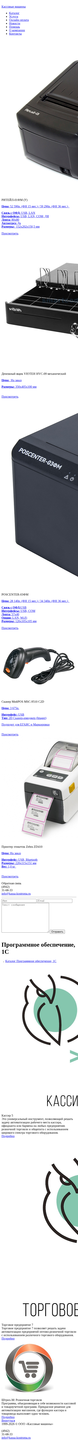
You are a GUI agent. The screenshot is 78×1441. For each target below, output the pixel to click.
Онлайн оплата (19, 20)
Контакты (15, 33)
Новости (14, 23)
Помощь (14, 26)
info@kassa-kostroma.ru (16, 893)
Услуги (13, 16)
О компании (17, 30)
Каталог (14, 13)
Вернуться (8, 1420)
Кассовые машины (14, 6)
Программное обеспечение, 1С (36, 961)
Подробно (8, 1136)
